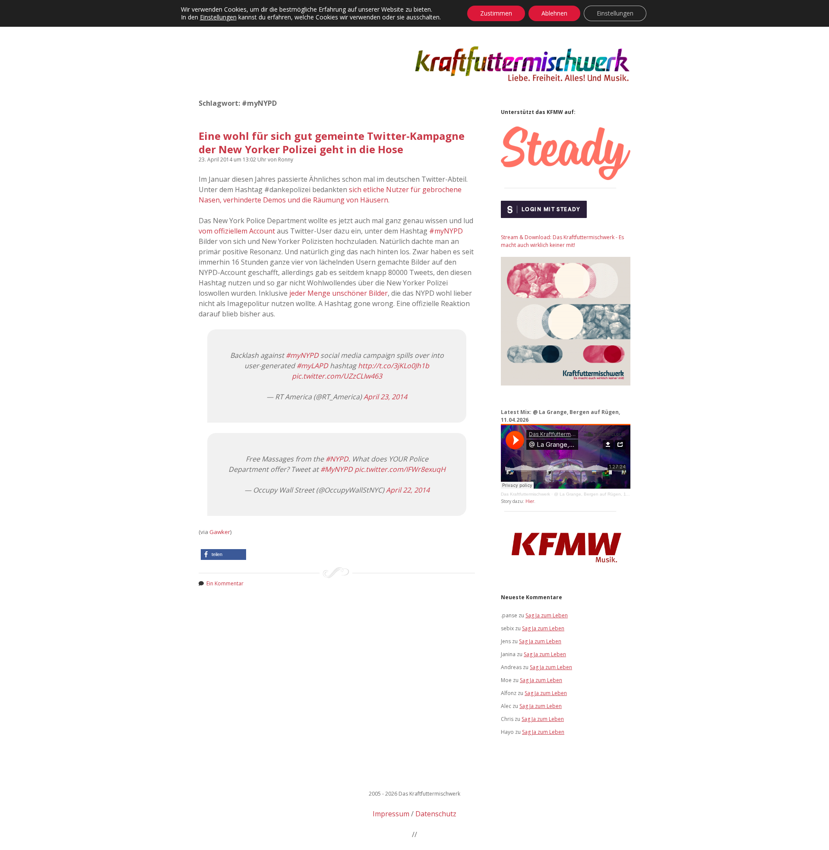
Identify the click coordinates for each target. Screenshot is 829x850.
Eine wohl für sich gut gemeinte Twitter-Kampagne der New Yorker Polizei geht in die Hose (332, 142)
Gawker (219, 532)
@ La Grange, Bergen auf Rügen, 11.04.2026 (600, 494)
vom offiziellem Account (237, 231)
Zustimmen (496, 13)
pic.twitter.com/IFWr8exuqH (400, 469)
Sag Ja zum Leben (546, 615)
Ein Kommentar (225, 583)
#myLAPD (312, 365)
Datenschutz (435, 813)
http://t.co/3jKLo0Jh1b (393, 365)
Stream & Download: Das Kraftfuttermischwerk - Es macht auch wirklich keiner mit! (562, 241)
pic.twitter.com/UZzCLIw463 (337, 376)
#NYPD (337, 459)
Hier (529, 501)
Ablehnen (554, 13)
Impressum (391, 813)
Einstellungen (218, 17)
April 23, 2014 (385, 396)
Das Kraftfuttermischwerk (525, 494)
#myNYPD (446, 231)
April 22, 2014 (408, 490)
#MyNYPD (336, 469)
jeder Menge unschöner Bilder (338, 293)
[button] (223, 554)
